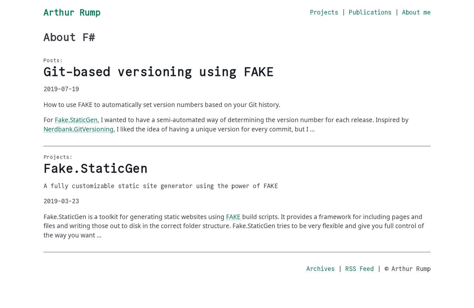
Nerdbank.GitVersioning (79, 129)
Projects (324, 12)
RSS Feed (359, 268)
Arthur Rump (72, 12)
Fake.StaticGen (76, 120)
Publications (370, 12)
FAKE (233, 217)
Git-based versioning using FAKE (158, 72)
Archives (320, 268)
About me (416, 12)
